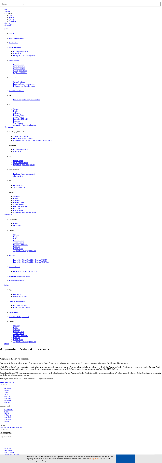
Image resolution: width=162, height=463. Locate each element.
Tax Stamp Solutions (20, 136)
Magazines (17, 226)
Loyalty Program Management (23, 165)
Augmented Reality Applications (24, 125)
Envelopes (16, 294)
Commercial (8, 410)
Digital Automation (20, 73)
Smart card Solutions (20, 163)
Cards (6, 412)
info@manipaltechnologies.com (11, 427)
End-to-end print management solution (26, 100)
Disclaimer (8, 450)
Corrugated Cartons (20, 296)
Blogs (11, 15)
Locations (7, 398)
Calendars (16, 113)
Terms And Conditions (12, 454)
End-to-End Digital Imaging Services (26, 271)
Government (8, 127)
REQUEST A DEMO (7, 382)
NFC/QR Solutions (20, 71)
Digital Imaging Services (21, 307)
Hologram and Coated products (24, 86)
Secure (6, 422)
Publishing (8, 214)
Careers (7, 23)
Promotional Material (20, 119)
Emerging (7, 416)
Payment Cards (18, 65)
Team (6, 394)
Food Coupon (18, 161)
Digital (6, 414)
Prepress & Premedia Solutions (17, 301)
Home (6, 9)
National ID (17, 54)
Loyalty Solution (13, 312)
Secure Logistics (19, 82)
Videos (11, 17)
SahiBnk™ (11, 33)
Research (7, 420)
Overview (7, 388)
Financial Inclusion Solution (16, 91)
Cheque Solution (19, 69)
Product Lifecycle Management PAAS (19, 317)
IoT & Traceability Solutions (23, 138)
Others (6, 344)
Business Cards (18, 115)
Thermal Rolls (18, 176)
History (7, 390)
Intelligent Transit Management (24, 55)
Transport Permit (19, 187)
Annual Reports (18, 117)
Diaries (15, 111)
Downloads (13, 21)
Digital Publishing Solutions (16, 255)
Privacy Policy (94, 459)
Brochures (16, 121)
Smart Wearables (19, 67)
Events (11, 19)
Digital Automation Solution (16, 38)
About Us (7, 11)
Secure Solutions (13, 77)
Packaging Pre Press (20, 305)
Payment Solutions (14, 60)
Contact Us (8, 25)
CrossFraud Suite (13, 42)
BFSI (6, 29)
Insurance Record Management (24, 84)
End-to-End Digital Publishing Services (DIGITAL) (31, 262)
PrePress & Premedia (14, 267)
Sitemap (7, 402)
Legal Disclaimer (10, 452)
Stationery (16, 109)
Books (15, 224)
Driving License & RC (21, 52)
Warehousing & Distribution (16, 280)
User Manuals (18, 123)
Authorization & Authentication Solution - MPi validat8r (32, 140)
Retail (6, 285)
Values (6, 392)
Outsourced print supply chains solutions (19, 276)
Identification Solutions (15, 47)
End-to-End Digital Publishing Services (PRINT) (30, 260)
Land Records (18, 185)
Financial (7, 418)
